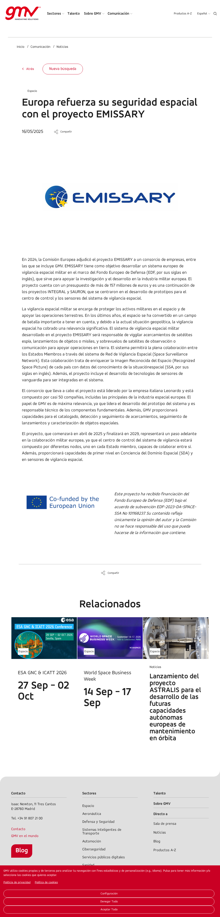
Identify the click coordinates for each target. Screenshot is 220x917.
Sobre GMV (92, 13)
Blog (21, 850)
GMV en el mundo (24, 836)
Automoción (91, 841)
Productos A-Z (183, 13)
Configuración (109, 893)
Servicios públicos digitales (103, 857)
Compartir (66, 131)
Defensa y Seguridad (98, 822)
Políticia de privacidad (17, 882)
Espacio (32, 91)
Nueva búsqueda (62, 69)
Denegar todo (109, 901)
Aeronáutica (91, 814)
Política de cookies (46, 882)
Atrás (30, 69)
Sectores (54, 13)
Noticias (62, 47)
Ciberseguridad (93, 849)
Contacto (18, 829)
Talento (73, 13)
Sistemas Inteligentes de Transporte (101, 831)
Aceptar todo (109, 909)
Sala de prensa (164, 824)
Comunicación (118, 13)
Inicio (20, 47)
